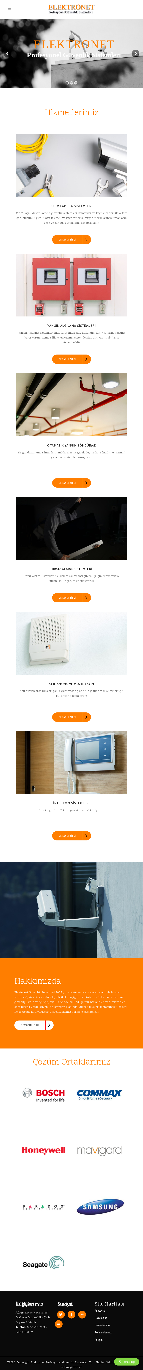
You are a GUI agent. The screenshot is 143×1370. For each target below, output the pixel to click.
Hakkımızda (101, 1318)
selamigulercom (71, 1367)
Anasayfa (100, 1310)
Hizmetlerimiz (102, 1325)
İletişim (99, 1339)
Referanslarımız (103, 1332)
